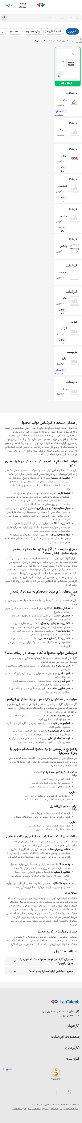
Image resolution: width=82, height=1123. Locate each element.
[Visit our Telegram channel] (55, 1092)
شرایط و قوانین (71, 1108)
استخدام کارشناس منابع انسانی (28, 944)
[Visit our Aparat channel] (49, 1092)
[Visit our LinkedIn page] (75, 1092)
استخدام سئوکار (68, 937)
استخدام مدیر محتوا (66, 941)
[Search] (4, 17)
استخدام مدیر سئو (41, 941)
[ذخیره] (62, 54)
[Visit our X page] (61, 1092)
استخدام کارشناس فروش (63, 944)
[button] (42, 40)
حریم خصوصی (19, 1108)
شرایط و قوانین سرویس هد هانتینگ (45, 1108)
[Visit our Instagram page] (68, 1092)
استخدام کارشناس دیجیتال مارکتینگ (36, 937)
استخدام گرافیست (17, 941)
